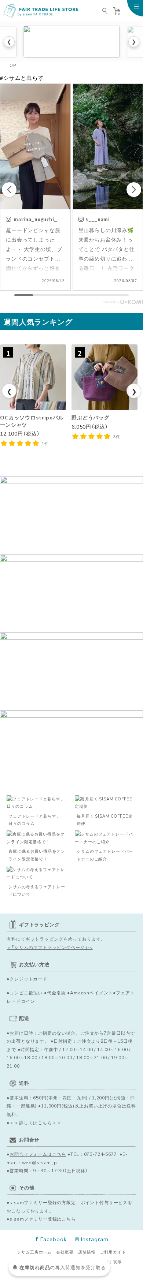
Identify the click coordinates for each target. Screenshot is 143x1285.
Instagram (95, 1239)
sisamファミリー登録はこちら (43, 1218)
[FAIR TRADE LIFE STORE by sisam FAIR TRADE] (41, 11)
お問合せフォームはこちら (38, 1154)
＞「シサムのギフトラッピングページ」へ (49, 947)
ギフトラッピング (44, 938)
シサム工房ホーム (34, 1252)
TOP (11, 65)
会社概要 (64, 1252)
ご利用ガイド (113, 1252)
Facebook (53, 1239)
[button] (133, 189)
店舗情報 (86, 1252)
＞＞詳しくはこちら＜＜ (35, 1122)
